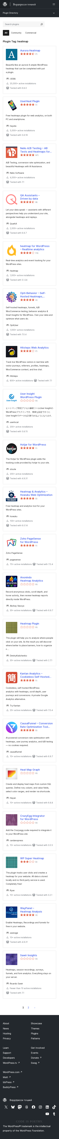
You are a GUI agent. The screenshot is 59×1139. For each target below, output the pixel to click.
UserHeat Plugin (30, 101)
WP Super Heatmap (32, 858)
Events (34, 1052)
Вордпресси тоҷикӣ (21, 1100)
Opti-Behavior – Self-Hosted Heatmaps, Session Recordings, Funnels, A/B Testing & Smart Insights (34, 295)
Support (7, 1052)
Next (34, 1007)
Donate (36, 1057)
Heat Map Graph (30, 769)
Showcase (36, 1023)
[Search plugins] (42, 24)
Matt (7, 1077)
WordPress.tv (11, 1062)
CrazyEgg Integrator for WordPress (32, 817)
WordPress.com (12, 1072)
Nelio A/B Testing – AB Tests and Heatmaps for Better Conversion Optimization (35, 150)
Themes (35, 1028)
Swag (35, 1062)
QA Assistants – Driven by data (30, 197)
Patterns (35, 1038)
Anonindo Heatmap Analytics (31, 579)
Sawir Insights (28, 955)
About (6, 1023)
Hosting (7, 1033)
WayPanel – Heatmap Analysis (31, 910)
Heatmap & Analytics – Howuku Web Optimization (36, 493)
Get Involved (38, 1047)
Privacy (7, 1038)
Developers (9, 1057)
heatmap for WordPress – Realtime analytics (35, 248)
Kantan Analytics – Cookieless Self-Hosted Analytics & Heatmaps (34, 675)
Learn (6, 1047)
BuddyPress (10, 1087)
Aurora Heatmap (30, 50)
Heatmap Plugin (29, 623)
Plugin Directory (10, 13)
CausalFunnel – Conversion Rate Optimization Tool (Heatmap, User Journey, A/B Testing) (36, 725)
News (6, 1028)
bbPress (8, 1082)
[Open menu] (54, 4)
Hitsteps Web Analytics (34, 347)
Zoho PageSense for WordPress (30, 540)
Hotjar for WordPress (33, 444)
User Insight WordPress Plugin (31, 395)
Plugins (34, 1033)
